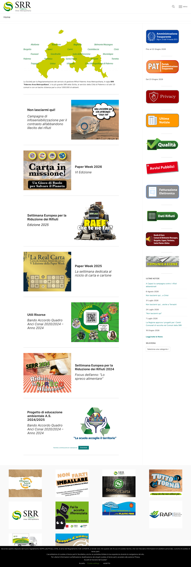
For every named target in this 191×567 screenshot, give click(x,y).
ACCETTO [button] (106, 563)
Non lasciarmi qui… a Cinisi (157, 295)
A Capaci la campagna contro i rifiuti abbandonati (161, 285)
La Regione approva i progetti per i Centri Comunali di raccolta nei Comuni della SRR (164, 323)
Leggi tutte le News (154, 337)
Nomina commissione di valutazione (65, 447)
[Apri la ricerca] (173, 6)
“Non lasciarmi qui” (154, 313)
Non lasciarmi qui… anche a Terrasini (161, 304)
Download (83, 447)
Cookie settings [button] (93, 563)
